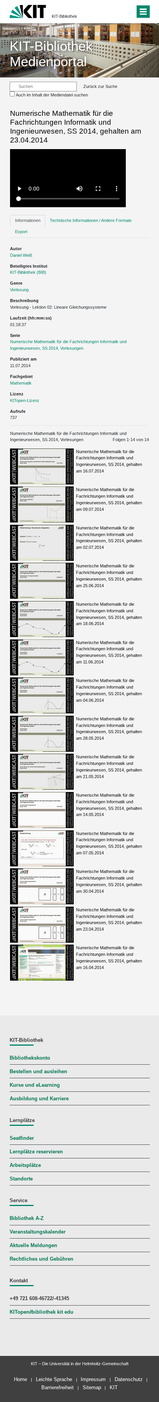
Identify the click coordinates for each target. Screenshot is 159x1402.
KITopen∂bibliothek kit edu (41, 1312)
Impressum (93, 1379)
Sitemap (92, 1387)
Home (20, 1379)
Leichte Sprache (54, 1379)
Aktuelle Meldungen (33, 1245)
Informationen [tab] (28, 220)
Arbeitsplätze (25, 1165)
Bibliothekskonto (30, 1058)
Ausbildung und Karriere (39, 1098)
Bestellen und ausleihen (38, 1071)
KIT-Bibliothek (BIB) (28, 272)
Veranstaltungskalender (38, 1232)
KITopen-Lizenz (24, 400)
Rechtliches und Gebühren (41, 1259)
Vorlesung (19, 289)
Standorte (21, 1179)
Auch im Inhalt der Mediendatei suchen (52, 95)
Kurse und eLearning (35, 1085)
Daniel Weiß (21, 255)
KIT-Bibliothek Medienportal (51, 53)
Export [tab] (21, 231)
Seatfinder (22, 1138)
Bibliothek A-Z (27, 1218)
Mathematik (21, 383)
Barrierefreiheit (57, 1387)
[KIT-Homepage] (28, 10)
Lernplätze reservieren (36, 1152)
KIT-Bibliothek (64, 16)
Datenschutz (129, 1379)
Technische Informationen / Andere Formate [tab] (91, 220)
